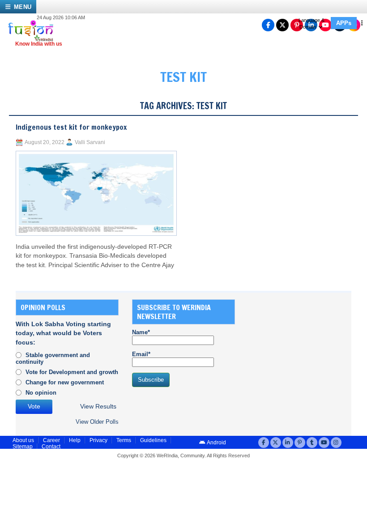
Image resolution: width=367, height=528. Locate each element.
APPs (343, 23)
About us (23, 440)
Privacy (98, 440)
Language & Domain (311, 23)
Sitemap (23, 446)
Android (216, 442)
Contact (51, 446)
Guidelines (153, 440)
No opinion (41, 392)
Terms (123, 440)
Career (51, 440)
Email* (141, 354)
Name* (141, 332)
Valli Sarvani (90, 142)
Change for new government (65, 382)
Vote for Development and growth (72, 372)
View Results (98, 406)
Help (75, 440)
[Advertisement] (307, 355)
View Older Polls (97, 421)
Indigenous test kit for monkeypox (71, 127)
